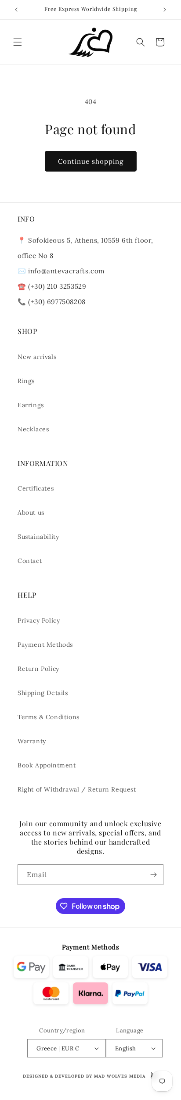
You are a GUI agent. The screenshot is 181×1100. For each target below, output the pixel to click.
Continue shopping (90, 161)
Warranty (32, 741)
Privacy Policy (39, 620)
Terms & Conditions (49, 717)
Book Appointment (47, 765)
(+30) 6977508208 (57, 301)
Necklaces (33, 429)
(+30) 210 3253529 (57, 286)
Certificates (36, 488)
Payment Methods (45, 645)
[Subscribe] (153, 874)
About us (31, 512)
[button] (17, 42)
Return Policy (38, 669)
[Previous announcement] (16, 9)
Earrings (31, 405)
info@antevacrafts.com (65, 271)
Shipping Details (43, 693)
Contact (30, 561)
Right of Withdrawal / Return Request (77, 789)
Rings (26, 381)
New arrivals (37, 357)
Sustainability (38, 537)
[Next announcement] (164, 9)
